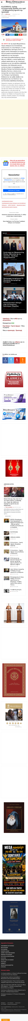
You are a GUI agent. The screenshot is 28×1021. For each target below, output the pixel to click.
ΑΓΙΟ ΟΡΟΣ (3, 958)
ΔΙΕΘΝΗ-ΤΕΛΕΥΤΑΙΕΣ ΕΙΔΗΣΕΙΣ (8, 952)
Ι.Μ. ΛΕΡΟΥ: (4, 44)
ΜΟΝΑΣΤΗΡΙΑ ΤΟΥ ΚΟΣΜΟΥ (7, 959)
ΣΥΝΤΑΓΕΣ (3, 966)
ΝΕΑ (16, 318)
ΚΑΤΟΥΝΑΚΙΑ (14, 532)
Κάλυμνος (4, 205)
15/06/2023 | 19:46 (16, 14)
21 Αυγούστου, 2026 (14, 555)
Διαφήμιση (3, 1002)
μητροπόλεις (7, 320)
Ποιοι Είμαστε (10, 1002)
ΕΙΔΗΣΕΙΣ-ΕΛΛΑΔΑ (5, 951)
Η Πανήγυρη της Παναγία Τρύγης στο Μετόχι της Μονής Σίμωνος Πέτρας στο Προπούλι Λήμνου (16, 561)
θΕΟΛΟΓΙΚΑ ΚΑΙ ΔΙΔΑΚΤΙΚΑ (7, 965)
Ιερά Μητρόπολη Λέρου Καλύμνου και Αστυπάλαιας (14, 203)
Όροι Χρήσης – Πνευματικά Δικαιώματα (9, 1004)
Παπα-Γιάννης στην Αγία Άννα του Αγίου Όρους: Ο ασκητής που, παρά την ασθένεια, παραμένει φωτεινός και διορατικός (13, 502)
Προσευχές (3, 961)
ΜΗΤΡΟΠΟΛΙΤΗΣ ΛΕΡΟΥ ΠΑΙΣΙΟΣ (9, 207)
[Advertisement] (14, 113)
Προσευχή (19, 330)
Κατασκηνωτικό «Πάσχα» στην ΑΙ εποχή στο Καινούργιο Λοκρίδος (12, 304)
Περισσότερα (8, 516)
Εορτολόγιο (6, 326)
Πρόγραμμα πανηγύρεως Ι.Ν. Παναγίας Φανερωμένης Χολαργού (13, 280)
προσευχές (11, 330)
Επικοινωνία (17, 1002)
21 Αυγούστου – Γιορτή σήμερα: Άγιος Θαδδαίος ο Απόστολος (17, 552)
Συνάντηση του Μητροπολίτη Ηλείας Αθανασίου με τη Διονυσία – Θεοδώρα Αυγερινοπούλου (13, 254)
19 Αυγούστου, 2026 (17, 507)
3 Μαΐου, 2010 (13, 533)
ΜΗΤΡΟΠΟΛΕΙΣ (6, 17)
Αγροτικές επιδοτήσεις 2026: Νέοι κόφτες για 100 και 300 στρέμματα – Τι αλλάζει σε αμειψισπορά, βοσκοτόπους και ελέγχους (13, 986)
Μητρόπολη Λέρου (21, 205)
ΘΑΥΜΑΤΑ (3, 963)
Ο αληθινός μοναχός (15, 589)
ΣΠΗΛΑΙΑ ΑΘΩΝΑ (15, 537)
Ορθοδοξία (6, 318)
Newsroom (7, 14)
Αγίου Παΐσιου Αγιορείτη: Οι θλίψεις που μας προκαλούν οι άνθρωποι (17, 571)
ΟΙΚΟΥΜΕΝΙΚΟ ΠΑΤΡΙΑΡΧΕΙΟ (7, 945)
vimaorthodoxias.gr (7, 1006)
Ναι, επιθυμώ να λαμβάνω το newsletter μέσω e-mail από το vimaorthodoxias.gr (13, 194)
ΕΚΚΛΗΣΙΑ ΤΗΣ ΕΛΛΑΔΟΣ (6, 954)
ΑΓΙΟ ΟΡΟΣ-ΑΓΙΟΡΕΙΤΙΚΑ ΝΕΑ (7, 956)
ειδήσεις (18, 342)
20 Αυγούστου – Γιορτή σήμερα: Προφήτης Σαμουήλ (16, 544)
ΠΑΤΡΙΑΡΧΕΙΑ (4, 949)
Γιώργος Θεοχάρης (9, 507)
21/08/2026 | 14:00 (13, 259)
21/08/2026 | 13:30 (13, 283)
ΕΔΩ (13, 323)
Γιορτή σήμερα (15, 326)
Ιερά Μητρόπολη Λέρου (7, 201)
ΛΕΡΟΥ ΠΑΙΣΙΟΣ (11, 205)
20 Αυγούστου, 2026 (14, 547)
